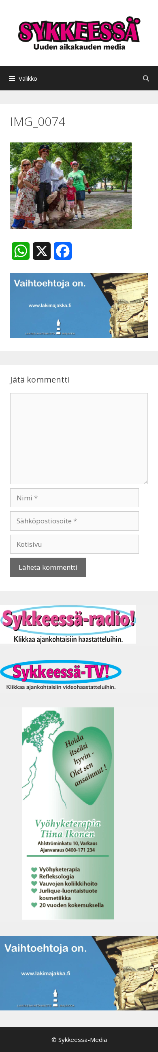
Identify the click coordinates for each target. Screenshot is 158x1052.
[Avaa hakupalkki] (146, 78)
